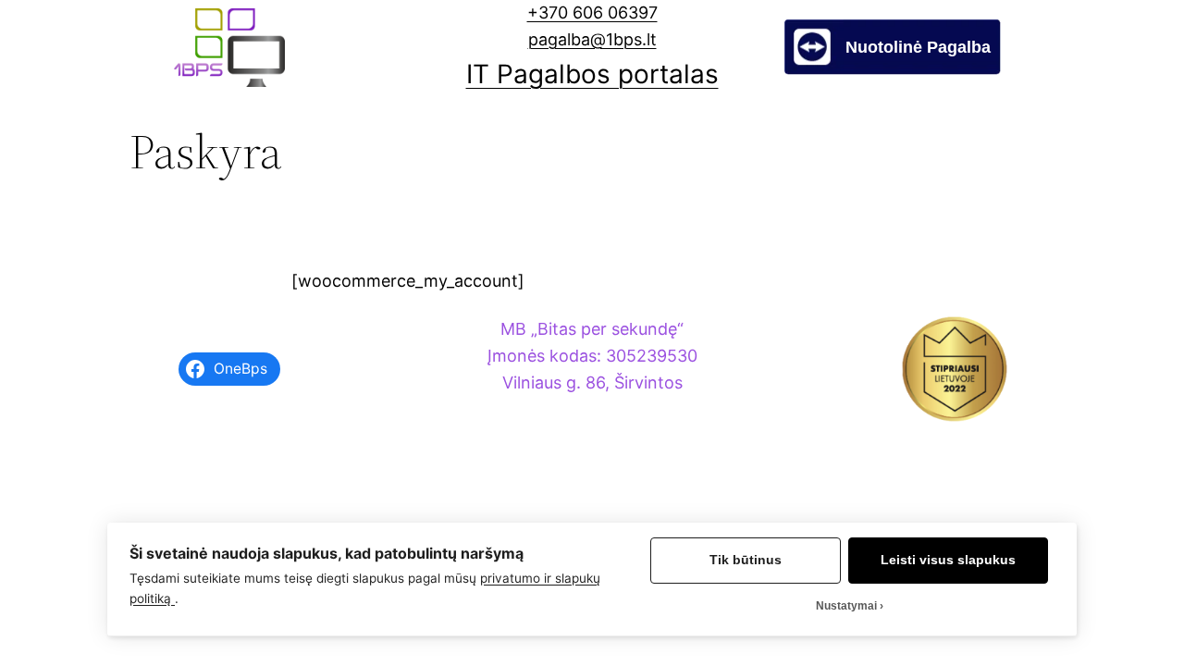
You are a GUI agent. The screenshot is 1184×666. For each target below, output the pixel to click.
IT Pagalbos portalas (592, 74)
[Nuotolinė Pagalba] (892, 69)
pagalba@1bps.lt (592, 39)
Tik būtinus (745, 560)
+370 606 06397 (592, 12)
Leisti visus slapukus (948, 560)
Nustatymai (846, 605)
